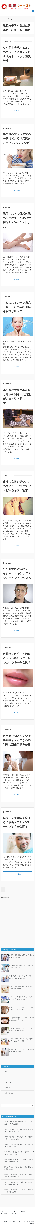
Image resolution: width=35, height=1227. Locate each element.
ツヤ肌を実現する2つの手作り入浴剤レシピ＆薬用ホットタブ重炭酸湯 (19, 1123)
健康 (5, 1072)
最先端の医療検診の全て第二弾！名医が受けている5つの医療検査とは (18, 1176)
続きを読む (17, 110)
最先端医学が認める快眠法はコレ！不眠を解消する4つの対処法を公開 (18, 1138)
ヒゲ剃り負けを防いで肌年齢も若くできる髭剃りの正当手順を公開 (17, 740)
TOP (2, 1211)
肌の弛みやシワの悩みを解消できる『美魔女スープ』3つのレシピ (17, 138)
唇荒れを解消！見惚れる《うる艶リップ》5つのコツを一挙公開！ (17, 658)
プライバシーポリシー (12, 1211)
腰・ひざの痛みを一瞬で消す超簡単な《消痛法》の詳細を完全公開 (18, 1183)
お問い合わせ (5, 1213)
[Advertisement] (17, 920)
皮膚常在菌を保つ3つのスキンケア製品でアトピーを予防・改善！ (17, 486)
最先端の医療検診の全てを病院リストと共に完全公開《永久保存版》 (18, 1191)
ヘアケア (7, 1077)
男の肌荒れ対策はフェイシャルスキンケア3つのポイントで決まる (17, 573)
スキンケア (7, 1082)
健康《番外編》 (9, 1093)
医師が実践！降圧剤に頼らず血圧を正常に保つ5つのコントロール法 (19, 1153)
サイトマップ (14, 1213)
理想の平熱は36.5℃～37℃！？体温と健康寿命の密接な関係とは (18, 1168)
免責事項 (23, 1211)
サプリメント (8, 1088)
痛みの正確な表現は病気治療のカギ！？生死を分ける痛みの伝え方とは (18, 1160)
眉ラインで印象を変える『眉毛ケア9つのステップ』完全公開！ (17, 822)
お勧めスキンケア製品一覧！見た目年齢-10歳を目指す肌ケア (17, 307)
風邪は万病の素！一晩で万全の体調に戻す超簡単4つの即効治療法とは (18, 1130)
